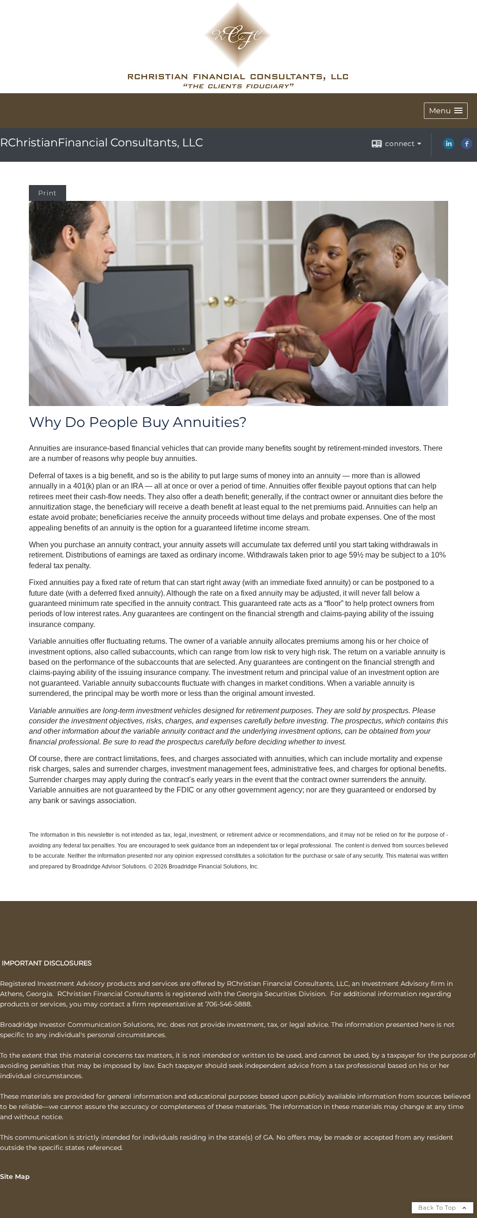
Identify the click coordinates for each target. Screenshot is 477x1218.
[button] (446, 111)
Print (47, 193)
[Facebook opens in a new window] (466, 147)
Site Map (15, 1176)
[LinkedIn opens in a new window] (448, 147)
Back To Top (438, 1207)
